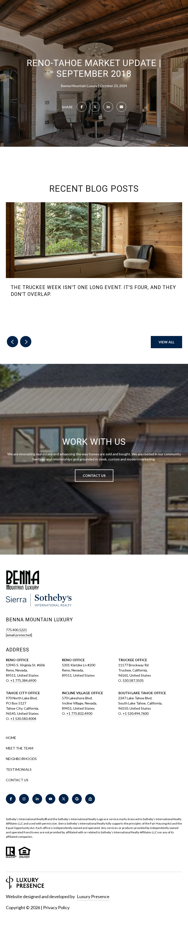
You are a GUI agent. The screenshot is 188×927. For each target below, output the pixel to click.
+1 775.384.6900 (23, 680)
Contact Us (17, 780)
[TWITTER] (64, 799)
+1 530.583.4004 (23, 718)
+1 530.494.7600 (136, 713)
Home (11, 738)
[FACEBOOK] (11, 799)
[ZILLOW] (90, 799)
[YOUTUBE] (50, 799)
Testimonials (19, 769)
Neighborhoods (21, 759)
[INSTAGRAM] (24, 799)
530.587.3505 (133, 680)
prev (12, 341)
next (25, 341)
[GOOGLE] (77, 799)
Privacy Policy (56, 907)
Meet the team (19, 748)
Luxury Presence (93, 896)
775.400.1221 (16, 630)
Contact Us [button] (94, 475)
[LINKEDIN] (37, 799)
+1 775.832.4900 (79, 713)
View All (166, 342)
